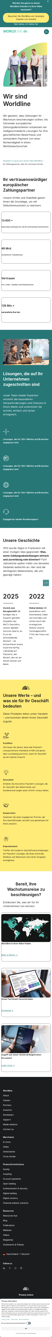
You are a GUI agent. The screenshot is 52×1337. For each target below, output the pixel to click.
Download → (7, 1010)
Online (6, 1147)
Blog (5, 1220)
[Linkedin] (4, 1268)
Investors (7, 1110)
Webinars (7, 1230)
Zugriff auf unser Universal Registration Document (21, 1056)
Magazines (8, 1240)
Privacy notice (26, 1295)
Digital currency (10, 1198)
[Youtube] (15, 1268)
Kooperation (9, 813)
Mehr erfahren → (9, 955)
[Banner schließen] (49, 3)
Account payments (12, 1179)
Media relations (10, 1124)
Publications (9, 1225)
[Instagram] (21, 1268)
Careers (6, 1100)
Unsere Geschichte (21, 540)
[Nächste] (46, 583)
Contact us (8, 1129)
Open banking (9, 1184)
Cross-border (9, 1156)
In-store (7, 1142)
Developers (8, 1115)
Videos (6, 1235)
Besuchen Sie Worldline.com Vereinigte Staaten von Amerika (26, 17)
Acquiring (7, 1174)
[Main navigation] (46, 31)
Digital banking (10, 1193)
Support (7, 1119)
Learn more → (8, 1065)
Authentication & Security (15, 1188)
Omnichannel (9, 1151)
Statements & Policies (13, 1244)
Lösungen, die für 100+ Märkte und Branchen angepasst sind (25, 441)
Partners (7, 1105)
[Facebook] (10, 1268)
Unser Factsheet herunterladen (17, 999)
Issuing (6, 1169)
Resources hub (10, 1216)
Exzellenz (7, 743)
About (6, 1095)
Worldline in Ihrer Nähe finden (16, 943)
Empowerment (10, 846)
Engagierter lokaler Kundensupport (20, 519)
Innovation (8, 780)
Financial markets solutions (15, 1203)
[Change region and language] (31, 1254)
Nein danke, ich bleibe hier (26, 24)
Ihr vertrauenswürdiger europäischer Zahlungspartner (25, 185)
